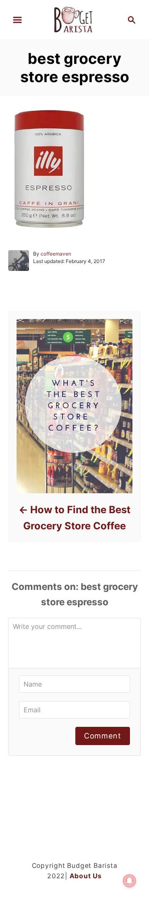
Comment (102, 735)
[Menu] (17, 20)
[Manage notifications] (129, 880)
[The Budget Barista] (74, 19)
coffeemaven (56, 254)
